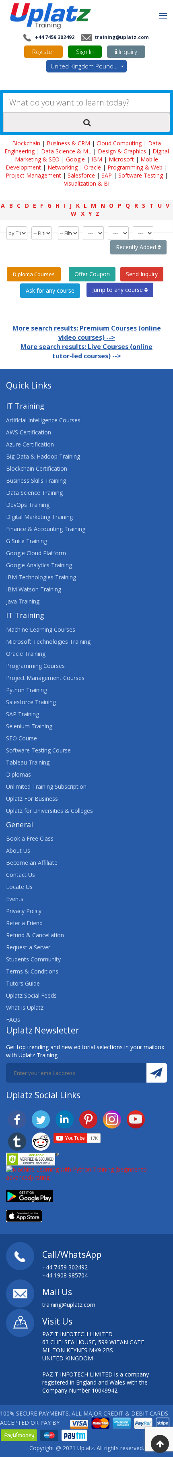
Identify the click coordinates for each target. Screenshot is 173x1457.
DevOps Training (27, 504)
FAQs (13, 1019)
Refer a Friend (24, 923)
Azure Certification (30, 444)
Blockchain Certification (36, 468)
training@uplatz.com (121, 37)
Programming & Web (135, 167)
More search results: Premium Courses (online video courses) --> (86, 333)
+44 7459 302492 (54, 37)
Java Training (22, 601)
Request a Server (28, 947)
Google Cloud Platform (36, 553)
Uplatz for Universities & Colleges (49, 810)
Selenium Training (29, 726)
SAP (106, 175)
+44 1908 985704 (65, 1275)
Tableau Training (27, 762)
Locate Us (19, 887)
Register (43, 52)
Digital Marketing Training (39, 517)
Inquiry (127, 52)
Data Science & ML (66, 151)
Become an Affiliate (32, 862)
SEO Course (21, 738)
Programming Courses (35, 666)
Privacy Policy (23, 911)
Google (75, 159)
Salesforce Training (31, 702)
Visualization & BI (86, 183)
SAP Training (22, 714)
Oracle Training (25, 653)
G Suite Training (26, 541)
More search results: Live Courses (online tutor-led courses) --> (86, 351)
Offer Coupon (92, 274)
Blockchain (26, 143)
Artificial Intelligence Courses (43, 420)
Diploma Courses (34, 274)
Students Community (33, 959)
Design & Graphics (122, 151)
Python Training (26, 690)
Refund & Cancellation (35, 935)
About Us (18, 850)
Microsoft (121, 159)
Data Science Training (34, 492)
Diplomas (18, 774)
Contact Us (20, 874)
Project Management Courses (45, 678)
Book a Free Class (30, 838)
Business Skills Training (36, 480)
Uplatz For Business (32, 798)
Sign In (85, 52)
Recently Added (137, 247)
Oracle (92, 167)
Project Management (33, 175)
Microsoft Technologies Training (48, 641)
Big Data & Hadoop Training (43, 456)
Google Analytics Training (39, 565)
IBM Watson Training (33, 589)
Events (14, 899)
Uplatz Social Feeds (31, 995)
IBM (96, 159)
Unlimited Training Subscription (46, 786)
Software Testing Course (38, 750)
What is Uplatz (24, 1007)
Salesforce (81, 175)
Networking (62, 167)
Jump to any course (118, 289)
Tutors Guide (23, 983)
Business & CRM (68, 143)
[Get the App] (29, 1195)
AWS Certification (28, 432)
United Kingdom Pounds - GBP (89, 66)
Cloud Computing (119, 143)
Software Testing (140, 175)
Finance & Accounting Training (45, 529)
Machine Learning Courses (40, 629)
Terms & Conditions (32, 971)
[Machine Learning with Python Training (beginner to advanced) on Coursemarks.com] (86, 1172)
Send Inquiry (142, 274)
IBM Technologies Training (41, 577)
